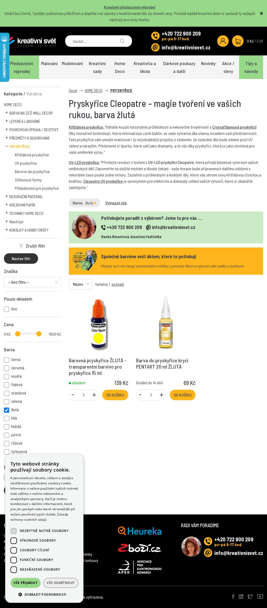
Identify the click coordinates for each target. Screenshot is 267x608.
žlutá (89, 202)
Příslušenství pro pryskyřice (37, 188)
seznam (118, 284)
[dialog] (44, 528)
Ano (14, 308)
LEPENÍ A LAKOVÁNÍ (24, 121)
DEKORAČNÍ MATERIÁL (26, 196)
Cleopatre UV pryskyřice (103, 181)
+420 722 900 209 (181, 33)
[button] (44, 594)
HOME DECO (13, 104)
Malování (49, 63)
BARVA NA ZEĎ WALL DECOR (31, 112)
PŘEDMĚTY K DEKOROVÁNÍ (29, 137)
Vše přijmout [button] (25, 583)
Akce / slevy (228, 67)
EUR (260, 40)
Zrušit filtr (35, 246)
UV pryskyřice (26, 162)
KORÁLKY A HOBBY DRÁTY (28, 229)
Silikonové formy (28, 179)
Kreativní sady (97, 67)
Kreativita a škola (145, 67)
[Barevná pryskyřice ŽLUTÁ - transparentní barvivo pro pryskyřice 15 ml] (98, 322)
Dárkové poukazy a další (179, 67)
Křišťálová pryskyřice (32, 154)
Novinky (208, 63)
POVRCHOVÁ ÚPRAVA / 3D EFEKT (33, 129)
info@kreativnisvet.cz (186, 47)
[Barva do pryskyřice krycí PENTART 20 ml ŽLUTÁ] (166, 322)
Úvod (73, 90)
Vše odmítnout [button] (61, 583)
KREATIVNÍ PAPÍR (22, 204)
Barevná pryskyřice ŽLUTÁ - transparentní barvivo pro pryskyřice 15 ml (97, 366)
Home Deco (119, 67)
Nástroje (16, 221)
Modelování (72, 63)
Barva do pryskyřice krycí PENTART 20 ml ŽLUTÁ (162, 363)
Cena (9, 324)
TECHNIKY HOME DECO (26, 213)
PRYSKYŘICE (19, 146)
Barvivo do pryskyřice (32, 171)
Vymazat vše (116, 202)
